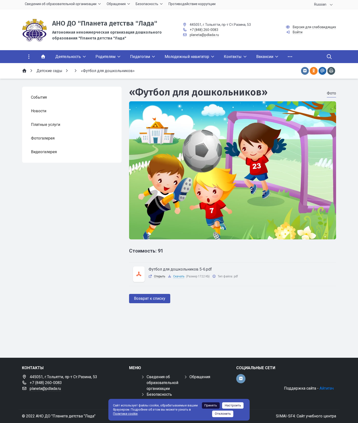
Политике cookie (125, 413)
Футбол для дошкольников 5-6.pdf (180, 269)
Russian (320, 4)
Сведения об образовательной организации (162, 383)
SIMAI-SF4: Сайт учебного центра (306, 416)
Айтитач (327, 388)
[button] (233, 235)
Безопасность (159, 394)
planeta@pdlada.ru (204, 35)
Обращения (199, 377)
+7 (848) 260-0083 (204, 30)
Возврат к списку (149, 298)
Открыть (159, 276)
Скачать (178, 276)
